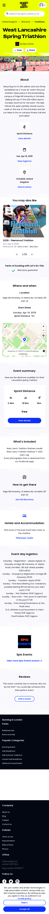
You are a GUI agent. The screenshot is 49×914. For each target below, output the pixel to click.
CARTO (21, 351)
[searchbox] (24, 14)
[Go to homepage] (24, 5)
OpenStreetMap (32, 351)
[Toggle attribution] (43, 351)
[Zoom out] (43, 330)
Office (5, 854)
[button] (24, 340)
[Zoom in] (43, 326)
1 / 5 (24, 254)
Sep (9, 209)
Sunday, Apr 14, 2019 (24, 312)
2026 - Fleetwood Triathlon (18, 240)
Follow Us (7, 874)
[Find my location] (43, 335)
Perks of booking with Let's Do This (24, 265)
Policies (6, 830)
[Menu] (9, 5)
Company (7, 805)
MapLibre (11, 351)
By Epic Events (27, 44)
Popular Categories (13, 740)
